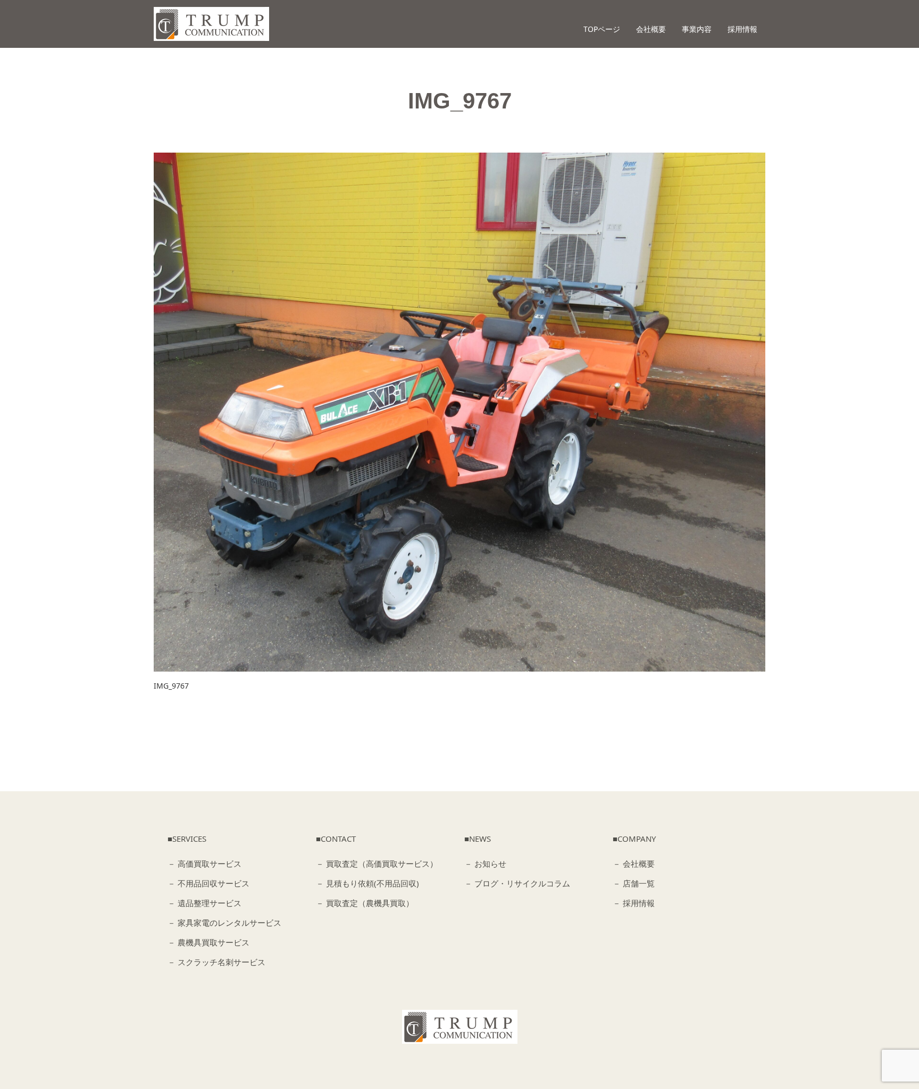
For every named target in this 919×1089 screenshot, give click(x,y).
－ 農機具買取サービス (208, 942)
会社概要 (651, 29)
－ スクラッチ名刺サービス (216, 962)
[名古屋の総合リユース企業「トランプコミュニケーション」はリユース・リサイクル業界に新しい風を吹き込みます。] (211, 24)
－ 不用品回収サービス (208, 883)
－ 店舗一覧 (634, 883)
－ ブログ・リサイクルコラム (517, 883)
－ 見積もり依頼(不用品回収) (367, 883)
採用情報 (742, 29)
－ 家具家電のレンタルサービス (224, 922)
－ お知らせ (485, 863)
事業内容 (697, 29)
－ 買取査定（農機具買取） (365, 903)
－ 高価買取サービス (204, 863)
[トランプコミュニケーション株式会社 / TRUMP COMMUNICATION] (459, 1027)
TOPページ (601, 29)
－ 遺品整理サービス (204, 903)
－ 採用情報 (634, 903)
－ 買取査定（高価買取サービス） (377, 863)
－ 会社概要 (634, 863)
